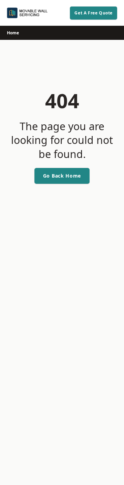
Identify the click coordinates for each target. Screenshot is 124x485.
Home (13, 33)
